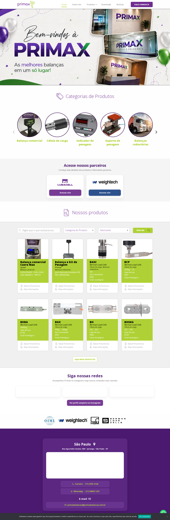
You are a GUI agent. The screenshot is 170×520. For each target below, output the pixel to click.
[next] (156, 132)
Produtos (91, 4)
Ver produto (33, 271)
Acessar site (65, 192)
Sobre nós (76, 4)
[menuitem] (64, 4)
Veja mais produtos (85, 359)
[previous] (14, 132)
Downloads (106, 4)
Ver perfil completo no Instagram (85, 403)
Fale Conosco (141, 4)
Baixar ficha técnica (32, 286)
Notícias (120, 4)
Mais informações (31, 289)
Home (64, 4)
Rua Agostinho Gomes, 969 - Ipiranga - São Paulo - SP (85, 449)
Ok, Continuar (144, 516)
